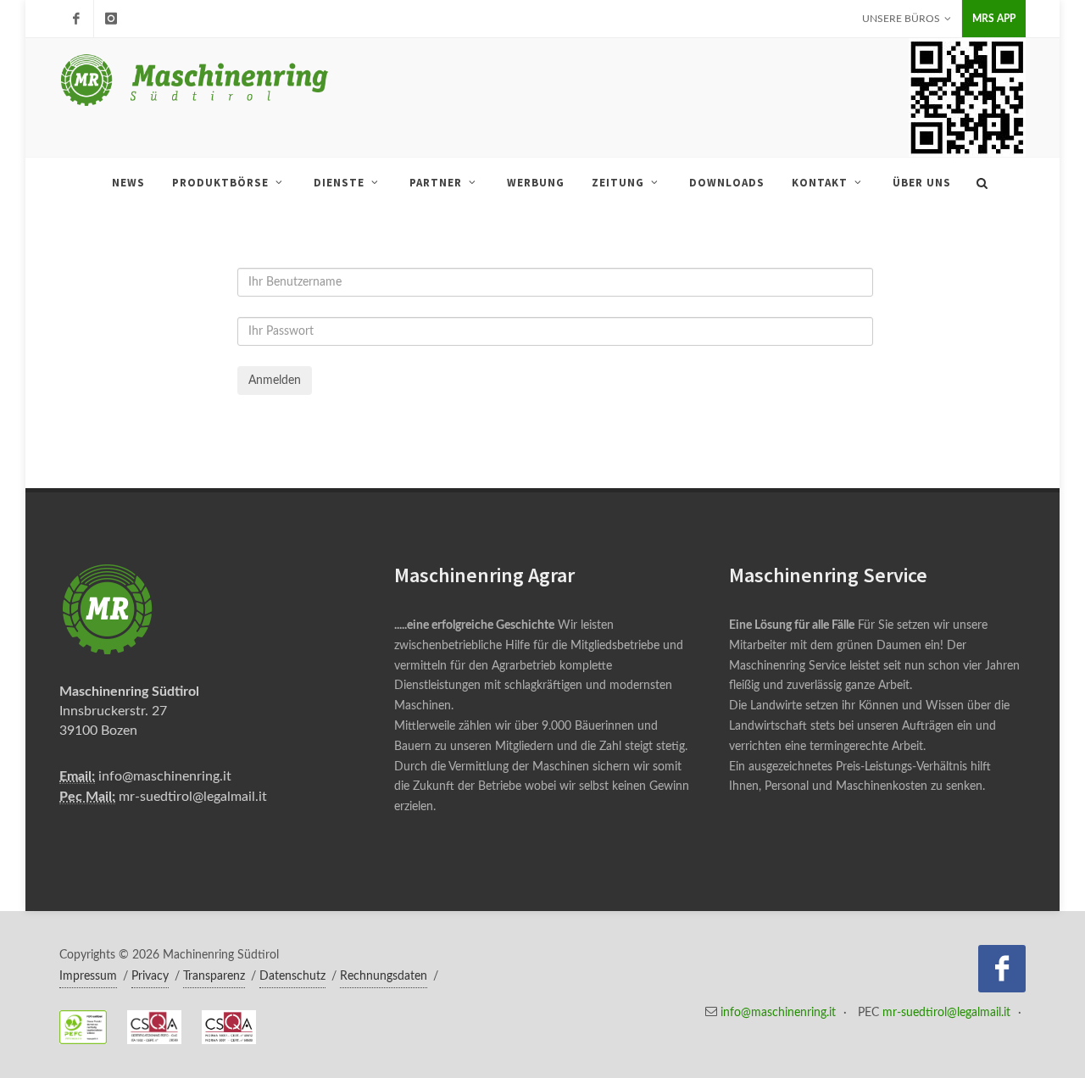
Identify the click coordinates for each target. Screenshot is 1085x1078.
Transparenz (214, 976)
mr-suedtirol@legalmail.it (193, 796)
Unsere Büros (901, 19)
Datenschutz (292, 976)
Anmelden (274, 380)
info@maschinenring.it (164, 776)
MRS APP (993, 19)
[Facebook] (76, 18)
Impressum (88, 976)
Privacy (150, 976)
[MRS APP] (111, 18)
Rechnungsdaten (383, 976)
